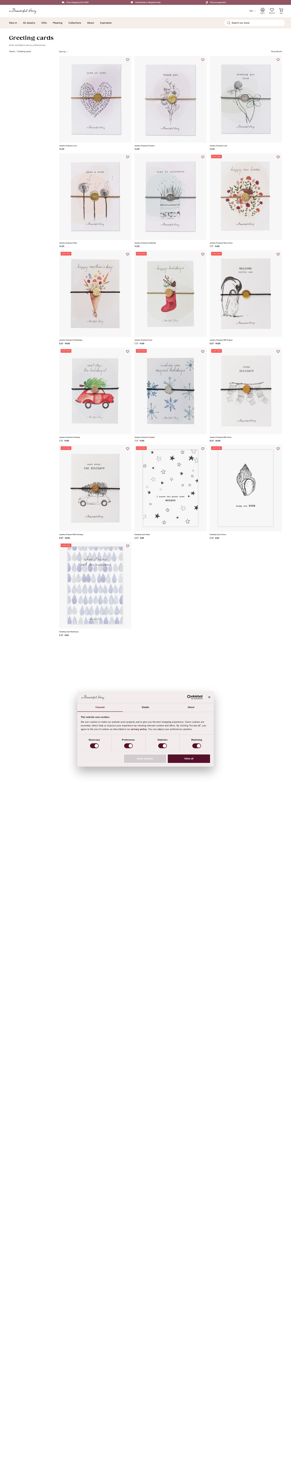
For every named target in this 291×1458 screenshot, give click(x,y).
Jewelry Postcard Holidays (69, 437)
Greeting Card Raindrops (69, 632)
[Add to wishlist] (128, 60)
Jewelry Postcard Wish (68, 243)
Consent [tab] (100, 707)
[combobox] (254, 23)
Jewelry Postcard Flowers (144, 146)
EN (251, 11)
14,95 (61, 149)
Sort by (62, 51)
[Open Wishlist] (272, 10)
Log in (264, 11)
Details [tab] (145, 707)
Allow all (188, 758)
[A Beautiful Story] (23, 11)
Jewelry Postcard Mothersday (70, 340)
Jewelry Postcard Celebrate (145, 243)
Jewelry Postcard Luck (218, 146)
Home (12, 51)
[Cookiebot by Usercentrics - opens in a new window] (189, 697)
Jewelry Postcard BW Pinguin (221, 340)
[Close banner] (209, 697)
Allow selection (145, 758)
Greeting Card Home (218, 535)
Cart (281, 11)
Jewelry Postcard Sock (143, 340)
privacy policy (139, 729)
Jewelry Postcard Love (68, 146)
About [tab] (191, 707)
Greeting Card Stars (142, 535)
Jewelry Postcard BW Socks (220, 437)
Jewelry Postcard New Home (221, 243)
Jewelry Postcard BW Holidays (71, 535)
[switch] (128, 745)
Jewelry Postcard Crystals (144, 437)
